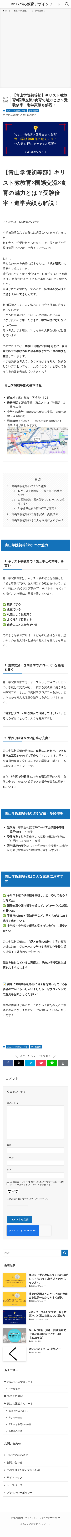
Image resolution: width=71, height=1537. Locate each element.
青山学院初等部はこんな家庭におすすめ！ (37, 520)
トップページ (14, 1485)
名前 (9, 1145)
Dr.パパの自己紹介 (17, 1455)
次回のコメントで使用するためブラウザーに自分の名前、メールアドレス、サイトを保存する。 (37, 1183)
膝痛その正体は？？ (19, 1410)
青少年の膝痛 (15, 1417)
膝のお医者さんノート (20, 1403)
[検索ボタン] (67, 4)
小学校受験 (33, 111)
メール (10, 1157)
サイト (10, 1170)
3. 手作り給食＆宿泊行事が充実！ (37, 508)
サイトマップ (14, 1477)
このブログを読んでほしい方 (23, 1470)
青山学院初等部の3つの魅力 (28, 486)
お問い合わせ (14, 1462)
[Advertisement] (35, 49)
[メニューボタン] (4, 4)
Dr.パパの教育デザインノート (35, 4)
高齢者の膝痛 (15, 1431)
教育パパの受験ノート (16, 111)
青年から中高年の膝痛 (20, 1424)
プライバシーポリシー (20, 1492)
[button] (8, 1063)
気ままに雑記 (15, 1396)
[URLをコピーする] (63, 1063)
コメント (13, 1103)
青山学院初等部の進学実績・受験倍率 (34, 514)
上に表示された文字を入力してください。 (28, 1199)
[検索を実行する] (64, 1253)
